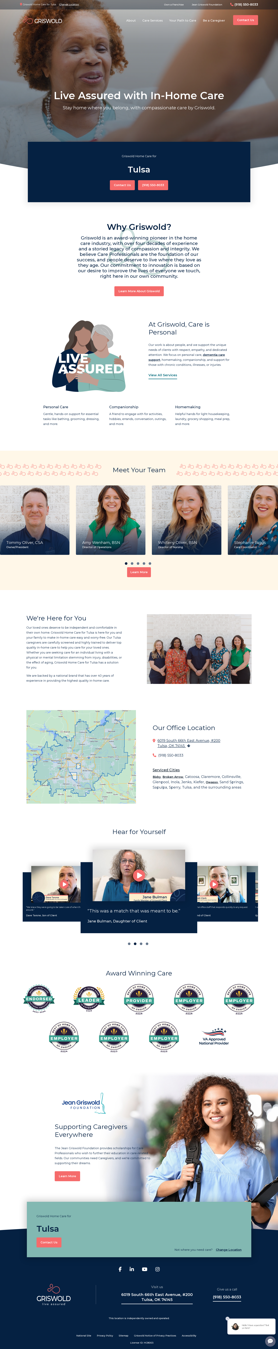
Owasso (212, 782)
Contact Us (245, 20)
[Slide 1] (135, 944)
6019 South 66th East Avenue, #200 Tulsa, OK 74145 (157, 1297)
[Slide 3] (147, 944)
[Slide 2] (141, 944)
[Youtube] (144, 1270)
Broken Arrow (172, 777)
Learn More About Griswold (139, 291)
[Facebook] (120, 1270)
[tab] (126, 563)
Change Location (69, 4)
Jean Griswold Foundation (207, 4)
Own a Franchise (174, 4)
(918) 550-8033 (245, 4)
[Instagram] (157, 1270)
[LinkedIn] (132, 1270)
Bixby (157, 777)
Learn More (139, 572)
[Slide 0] (129, 944)
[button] (64, 884)
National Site (83, 1335)
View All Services (162, 375)
